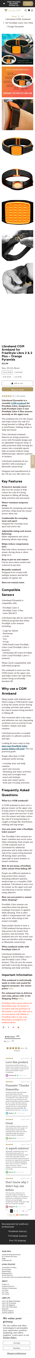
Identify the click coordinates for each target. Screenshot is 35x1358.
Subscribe (5, 1309)
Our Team (5, 1292)
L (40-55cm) (18, 377)
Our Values (5, 1294)
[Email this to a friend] (18, 1027)
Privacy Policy (6, 1269)
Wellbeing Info (6, 1260)
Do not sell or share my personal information (16, 1277)
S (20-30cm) (18, 372)
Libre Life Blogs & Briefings (11, 1301)
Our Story (5, 1290)
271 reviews (21, 396)
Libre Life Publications (9, 1307)
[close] (33, 4)
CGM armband (18, 403)
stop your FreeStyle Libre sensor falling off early (14, 747)
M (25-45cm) (7, 377)
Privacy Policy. (10, 1337)
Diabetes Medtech (8, 1313)
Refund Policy (6, 1271)
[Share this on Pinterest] (13, 1027)
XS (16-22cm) (7, 372)
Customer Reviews (8, 1286)
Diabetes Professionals (9, 1288)
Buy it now (17, 389)
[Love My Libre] (12, 10)
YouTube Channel (7, 1311)
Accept (16, 1342)
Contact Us (5, 1284)
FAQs (3, 1258)
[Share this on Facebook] (8, 1027)
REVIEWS (33, 460)
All (22, 16)
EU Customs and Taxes (9, 1256)
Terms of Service (7, 1275)
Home (14, 16)
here (10, 988)
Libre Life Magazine (8, 1305)
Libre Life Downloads (9, 1303)
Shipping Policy (27, 4)
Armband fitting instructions (11, 1254)
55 (23, 1211)
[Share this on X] (3, 1027)
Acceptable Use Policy (9, 1267)
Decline (16, 1348)
